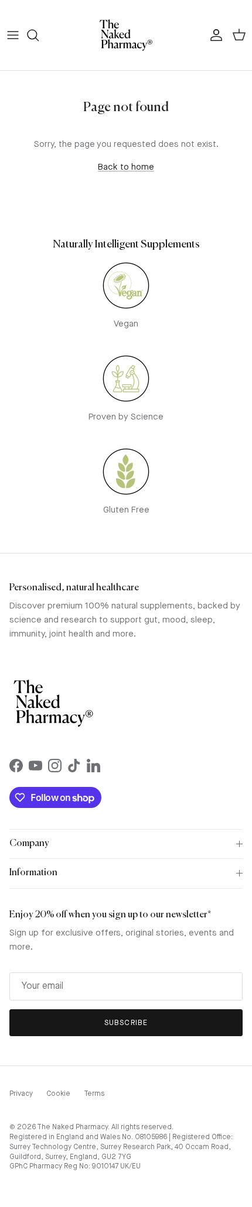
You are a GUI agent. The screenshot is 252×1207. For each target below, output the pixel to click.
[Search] (39, 35)
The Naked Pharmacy (72, 1127)
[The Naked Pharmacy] (126, 35)
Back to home (126, 167)
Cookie (58, 1094)
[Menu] (13, 35)
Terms (94, 1094)
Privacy (21, 1094)
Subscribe (125, 1023)
